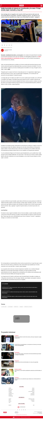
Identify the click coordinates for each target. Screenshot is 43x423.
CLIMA (9, 402)
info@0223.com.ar (16, 411)
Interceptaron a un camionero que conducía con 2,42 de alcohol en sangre (28, 379)
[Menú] (1, 5)
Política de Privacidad (40, 413)
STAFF (33, 405)
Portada (10, 388)
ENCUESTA (10, 401)
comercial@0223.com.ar (16, 412)
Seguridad (10, 390)
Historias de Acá (11, 393)
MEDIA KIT (10, 405)
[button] (6, 45)
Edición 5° (10, 391)
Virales (33, 392)
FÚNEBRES (33, 401)
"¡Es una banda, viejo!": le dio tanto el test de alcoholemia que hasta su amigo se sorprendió (28, 354)
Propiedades (32, 393)
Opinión (33, 389)
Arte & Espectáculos (31, 391)
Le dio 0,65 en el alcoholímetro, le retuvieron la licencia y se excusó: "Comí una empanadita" (28, 345)
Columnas (10, 392)
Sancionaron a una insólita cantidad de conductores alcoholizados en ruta (28, 371)
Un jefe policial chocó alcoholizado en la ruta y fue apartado (26, 362)
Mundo (33, 388)
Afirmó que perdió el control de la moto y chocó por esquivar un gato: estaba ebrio (28, 337)
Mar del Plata (10, 389)
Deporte (33, 390)
